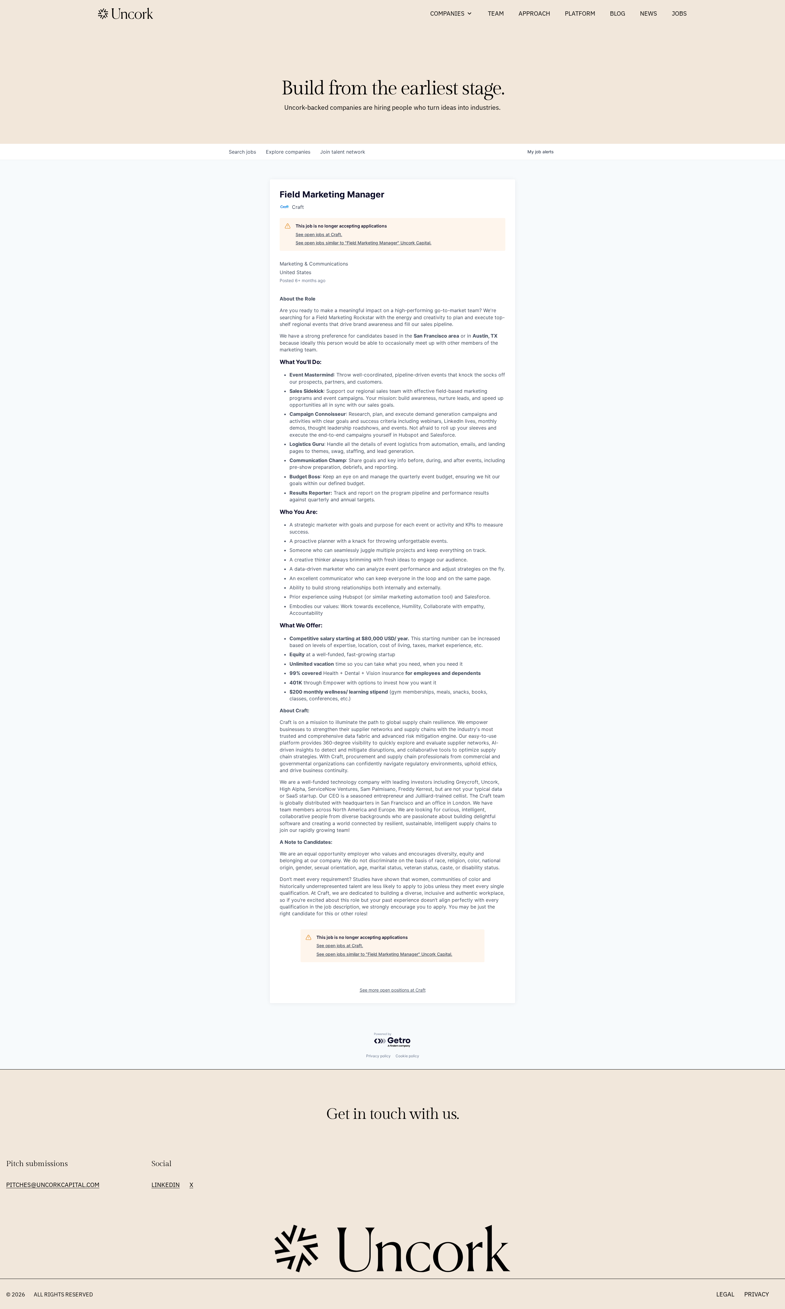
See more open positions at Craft (393, 990)
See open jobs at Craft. (319, 234)
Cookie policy (407, 1056)
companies (288, 152)
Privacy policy (378, 1056)
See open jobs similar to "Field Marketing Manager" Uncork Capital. (363, 242)
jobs (242, 152)
